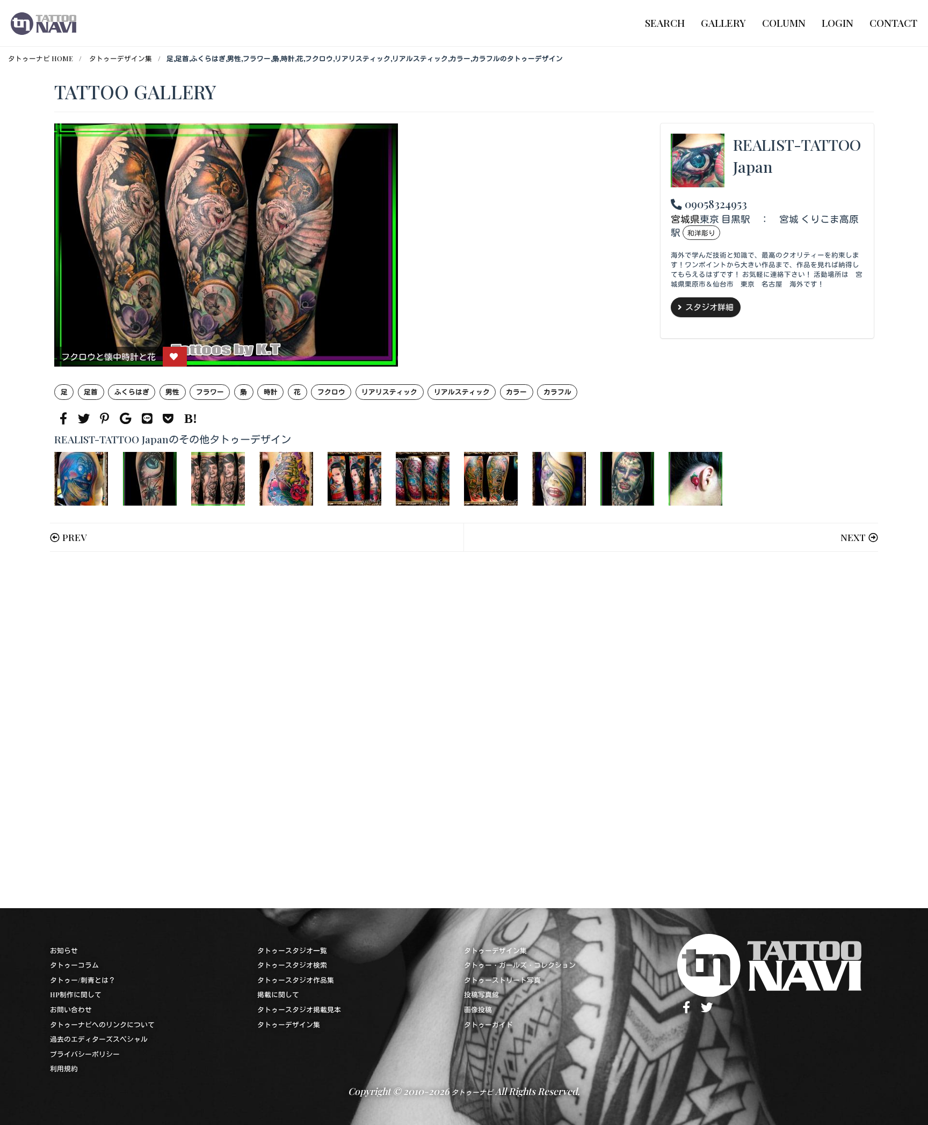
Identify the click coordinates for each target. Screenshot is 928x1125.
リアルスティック (462, 391)
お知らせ (64, 950)
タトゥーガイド (488, 1024)
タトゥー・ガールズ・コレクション (520, 964)
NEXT (853, 537)
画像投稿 (478, 1009)
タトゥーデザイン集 (120, 58)
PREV (74, 537)
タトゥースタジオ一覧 (292, 950)
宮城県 (685, 219)
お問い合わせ (71, 1009)
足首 (91, 391)
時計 (271, 391)
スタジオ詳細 (709, 307)
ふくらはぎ (131, 391)
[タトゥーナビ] (43, 23)
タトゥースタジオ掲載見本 (299, 1009)
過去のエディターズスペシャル (99, 1038)
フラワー (210, 391)
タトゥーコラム (74, 964)
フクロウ (331, 391)
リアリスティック (389, 391)
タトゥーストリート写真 (502, 979)
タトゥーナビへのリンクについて (102, 1024)
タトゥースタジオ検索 (292, 964)
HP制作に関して (76, 994)
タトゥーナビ (472, 1092)
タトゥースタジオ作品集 (295, 979)
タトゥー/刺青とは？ (82, 979)
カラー (516, 391)
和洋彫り (701, 232)
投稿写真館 (481, 994)
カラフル (557, 391)
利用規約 (64, 1068)
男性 (172, 391)
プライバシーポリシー (85, 1053)
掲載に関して (278, 994)
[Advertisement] (376, 730)
